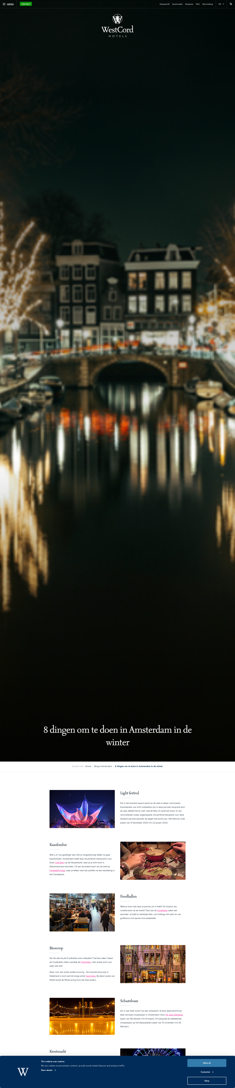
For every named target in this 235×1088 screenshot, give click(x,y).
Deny (207, 1080)
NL (220, 4)
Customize (205, 1071)
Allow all (207, 1062)
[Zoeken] (231, 4)
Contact (26, 4)
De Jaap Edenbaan (174, 1014)
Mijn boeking (207, 4)
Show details (46, 1070)
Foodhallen (162, 910)
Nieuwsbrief (164, 4)
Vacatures (189, 4)
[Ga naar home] (117, 25)
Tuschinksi (90, 976)
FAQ (198, 4)
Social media (177, 4)
